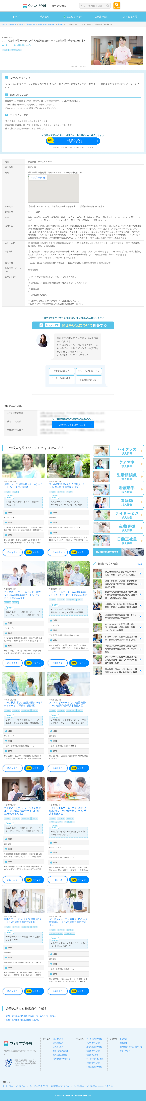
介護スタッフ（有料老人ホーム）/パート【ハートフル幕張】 (22, 486)
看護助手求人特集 (93, 1051)
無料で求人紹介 (59, 5)
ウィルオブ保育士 (91, 1086)
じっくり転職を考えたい (62, 379)
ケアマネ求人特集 (93, 1043)
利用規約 (123, 1043)
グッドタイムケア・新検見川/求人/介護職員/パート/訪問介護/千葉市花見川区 (68, 922)
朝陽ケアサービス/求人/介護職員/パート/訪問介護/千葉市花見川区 (22, 921)
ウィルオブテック (20, 1086)
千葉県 (5, 50)
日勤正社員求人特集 (94, 1067)
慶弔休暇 (70, 818)
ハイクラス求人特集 (94, 1039)
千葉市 (15, 492)
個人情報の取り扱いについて (131, 1047)
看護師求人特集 (92, 1055)
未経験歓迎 (70, 600)
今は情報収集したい (89, 380)
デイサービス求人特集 (95, 1059)
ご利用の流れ (101, 16)
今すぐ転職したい (61, 371)
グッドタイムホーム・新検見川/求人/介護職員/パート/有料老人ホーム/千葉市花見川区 (68, 810)
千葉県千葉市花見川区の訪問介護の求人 (22, 1020)
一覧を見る (140, 564)
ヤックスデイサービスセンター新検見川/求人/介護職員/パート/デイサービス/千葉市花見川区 (23, 594)
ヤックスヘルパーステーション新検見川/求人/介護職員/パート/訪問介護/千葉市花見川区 (22, 810)
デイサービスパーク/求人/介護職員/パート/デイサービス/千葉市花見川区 (68, 593)
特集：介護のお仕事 (60, 1051)
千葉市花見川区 (16, 50)
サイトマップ (125, 1051)
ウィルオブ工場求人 (77, 1086)
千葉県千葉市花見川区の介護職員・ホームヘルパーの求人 (30, 1016)
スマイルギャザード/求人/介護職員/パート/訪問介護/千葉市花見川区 (67, 704)
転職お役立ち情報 (60, 1055)
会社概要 (123, 1039)
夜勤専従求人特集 (93, 1063)
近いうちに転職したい (89, 371)
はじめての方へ (74, 16)
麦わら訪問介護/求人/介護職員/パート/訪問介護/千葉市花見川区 (67, 486)
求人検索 (44, 16)
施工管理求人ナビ (56, 1086)
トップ (16, 16)
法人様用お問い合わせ (61, 1059)
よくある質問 (130, 16)
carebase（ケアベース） (106, 1086)
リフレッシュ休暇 (56, 822)
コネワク (30, 1086)
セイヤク (67, 1086)
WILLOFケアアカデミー (42, 1086)
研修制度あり (69, 822)
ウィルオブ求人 (8, 1086)
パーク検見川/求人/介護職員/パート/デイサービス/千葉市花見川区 (23, 704)
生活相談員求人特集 (94, 1047)
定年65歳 (61, 492)
